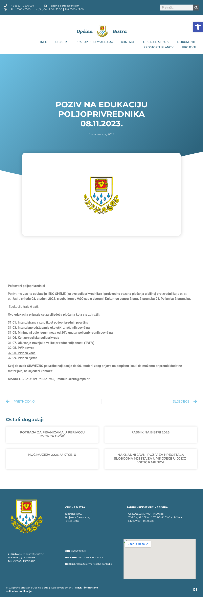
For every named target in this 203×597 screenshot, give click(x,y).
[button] (198, 27)
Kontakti (128, 42)
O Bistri (61, 42)
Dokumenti (186, 42)
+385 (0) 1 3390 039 (23, 557)
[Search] (196, 7)
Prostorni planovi (159, 47)
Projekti (189, 47)
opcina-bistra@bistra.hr (31, 553)
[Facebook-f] (195, 589)
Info (43, 42)
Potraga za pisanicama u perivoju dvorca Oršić (52, 434)
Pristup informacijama (94, 42)
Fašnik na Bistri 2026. (150, 432)
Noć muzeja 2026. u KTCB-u (52, 455)
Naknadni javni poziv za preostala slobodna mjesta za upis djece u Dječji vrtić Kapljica (151, 458)
